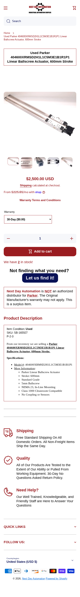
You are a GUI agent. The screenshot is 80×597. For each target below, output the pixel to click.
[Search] (7, 21)
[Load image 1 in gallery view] (13, 161)
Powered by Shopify (56, 578)
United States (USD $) (22, 561)
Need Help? (27, 490)
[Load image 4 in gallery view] (53, 162)
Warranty (9, 211)
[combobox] (40, 21)
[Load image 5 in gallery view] (67, 162)
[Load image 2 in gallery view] (26, 162)
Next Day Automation (33, 578)
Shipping (26, 185)
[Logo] (40, 8)
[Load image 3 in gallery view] (40, 163)
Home (7, 33)
